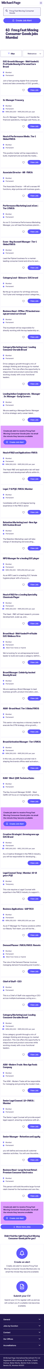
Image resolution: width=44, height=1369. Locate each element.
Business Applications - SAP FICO (18, 908)
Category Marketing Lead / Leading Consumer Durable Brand (19, 348)
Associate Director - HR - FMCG (18, 172)
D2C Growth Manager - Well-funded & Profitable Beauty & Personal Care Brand (21, 64)
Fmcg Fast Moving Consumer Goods (21, 12)
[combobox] (33, 53)
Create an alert (22, 1262)
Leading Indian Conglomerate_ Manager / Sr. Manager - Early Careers (21, 395)
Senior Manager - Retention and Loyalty (21, 1136)
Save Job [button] (24, 90)
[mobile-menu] (41, 3)
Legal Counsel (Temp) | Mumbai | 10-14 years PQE (20, 874)
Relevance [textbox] (32, 53)
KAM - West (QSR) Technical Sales (18, 778)
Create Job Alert (24, 20)
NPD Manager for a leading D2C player (21, 558)
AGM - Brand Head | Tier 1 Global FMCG (21, 708)
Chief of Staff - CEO (12, 981)
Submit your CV (22, 1296)
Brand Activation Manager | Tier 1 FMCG (22, 741)
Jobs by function (10, 1326)
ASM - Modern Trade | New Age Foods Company (20, 1066)
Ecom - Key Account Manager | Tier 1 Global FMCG (20, 243)
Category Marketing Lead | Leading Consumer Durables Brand (19, 1016)
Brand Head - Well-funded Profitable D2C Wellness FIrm (20, 635)
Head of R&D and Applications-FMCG (20, 452)
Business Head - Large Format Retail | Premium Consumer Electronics (20, 1171)
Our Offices (8, 1339)
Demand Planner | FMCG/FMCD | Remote (22, 945)
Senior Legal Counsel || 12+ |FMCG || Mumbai (18, 1102)
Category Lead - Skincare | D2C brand (20, 277)
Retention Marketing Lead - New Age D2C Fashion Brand (20, 523)
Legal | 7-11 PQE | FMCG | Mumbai (18, 489)
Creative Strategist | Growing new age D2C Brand (21, 835)
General (6, 1319)
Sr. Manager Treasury (13, 100)
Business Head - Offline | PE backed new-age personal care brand (21, 312)
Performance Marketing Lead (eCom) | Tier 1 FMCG (20, 207)
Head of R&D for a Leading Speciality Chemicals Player (20, 596)
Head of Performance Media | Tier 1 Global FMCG (19, 137)
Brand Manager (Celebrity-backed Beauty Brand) (19, 674)
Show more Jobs (23, 1227)
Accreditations (9, 1345)
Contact (6, 1332)
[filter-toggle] (9, 53)
